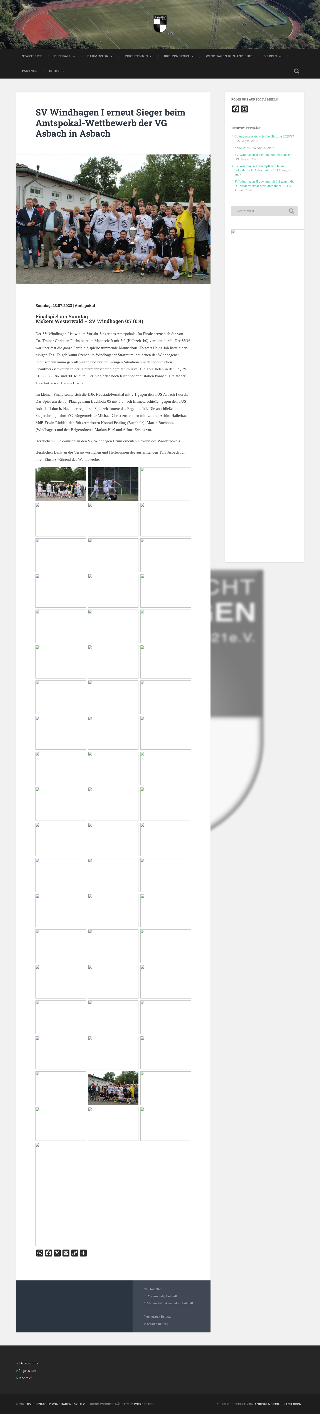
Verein (270, 56)
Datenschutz (28, 1363)
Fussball (62, 56)
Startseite (32, 56)
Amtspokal (172, 1303)
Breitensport (177, 56)
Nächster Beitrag (156, 1323)
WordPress (144, 1404)
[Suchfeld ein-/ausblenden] (296, 71)
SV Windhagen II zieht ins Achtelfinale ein (263, 154)
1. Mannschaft (154, 1296)
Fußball (171, 1296)
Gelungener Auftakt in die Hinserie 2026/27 (264, 136)
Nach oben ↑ (293, 1404)
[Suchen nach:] (264, 211)
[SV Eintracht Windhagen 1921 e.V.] (160, 24)
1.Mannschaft (153, 1303)
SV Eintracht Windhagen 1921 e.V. (56, 1404)
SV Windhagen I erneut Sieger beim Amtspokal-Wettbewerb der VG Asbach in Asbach (110, 122)
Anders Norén (266, 1404)
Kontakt (25, 1378)
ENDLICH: (242, 147)
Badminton (98, 56)
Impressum (27, 1371)
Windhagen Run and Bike (229, 56)
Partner (29, 71)
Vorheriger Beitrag (158, 1316)
